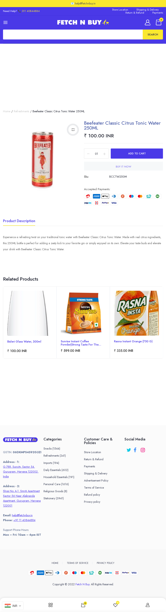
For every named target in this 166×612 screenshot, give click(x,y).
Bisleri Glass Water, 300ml (24, 342)
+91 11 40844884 (24, 520)
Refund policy (92, 495)
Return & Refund (135, 13)
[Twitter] (129, 448)
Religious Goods (55, 491)
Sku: (86, 176)
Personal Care (56, 484)
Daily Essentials (56, 470)
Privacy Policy (105, 563)
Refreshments (21, 111)
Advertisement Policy (96, 480)
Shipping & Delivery (147, 10)
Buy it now (123, 167)
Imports (51, 463)
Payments (157, 13)
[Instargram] (143, 448)
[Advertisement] (83, 74)
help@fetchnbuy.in (22, 515)
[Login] (148, 22)
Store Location (120, 10)
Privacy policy (92, 502)
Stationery (54, 498)
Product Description (19, 221)
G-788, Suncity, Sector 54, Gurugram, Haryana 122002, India (20, 471)
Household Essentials (59, 477)
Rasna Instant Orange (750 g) (133, 341)
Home (6, 111)
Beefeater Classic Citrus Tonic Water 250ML (122, 125)
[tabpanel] (29, 322)
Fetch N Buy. (83, 584)
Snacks (52, 449)
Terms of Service (94, 488)
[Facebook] (136, 448)
